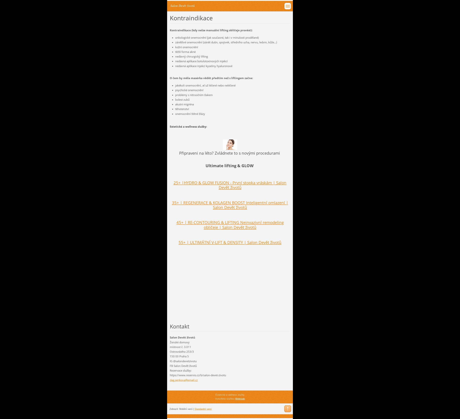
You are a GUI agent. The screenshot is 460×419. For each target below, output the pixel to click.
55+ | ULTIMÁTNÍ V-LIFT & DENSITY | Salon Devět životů (230, 242)
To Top (287, 408)
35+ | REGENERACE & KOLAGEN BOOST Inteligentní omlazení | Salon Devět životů (230, 205)
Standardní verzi (203, 409)
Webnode (240, 398)
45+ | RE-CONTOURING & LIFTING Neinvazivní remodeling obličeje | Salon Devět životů (230, 225)
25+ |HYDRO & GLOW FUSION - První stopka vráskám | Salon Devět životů (230, 185)
